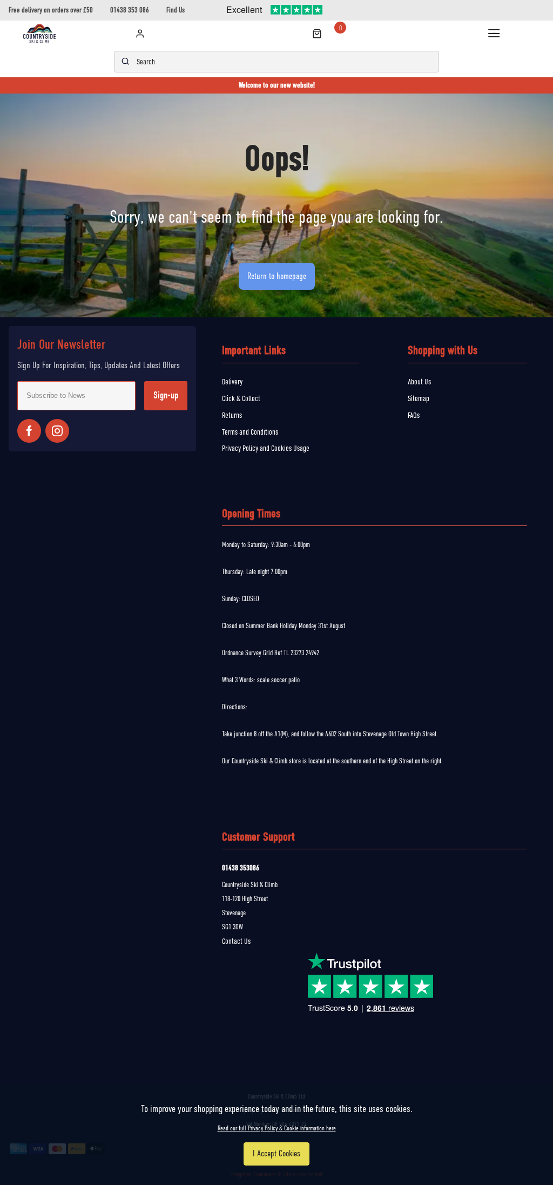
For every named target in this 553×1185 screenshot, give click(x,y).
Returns (232, 415)
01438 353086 (240, 868)
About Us (419, 381)
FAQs (414, 415)
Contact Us (236, 941)
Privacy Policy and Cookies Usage (265, 448)
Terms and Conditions (250, 432)
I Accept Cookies (276, 1154)
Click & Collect (241, 398)
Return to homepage (276, 276)
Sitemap (418, 398)
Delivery (232, 381)
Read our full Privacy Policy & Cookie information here (277, 1128)
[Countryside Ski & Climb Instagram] (57, 431)
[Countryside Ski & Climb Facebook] (29, 431)
